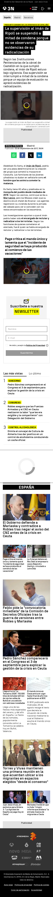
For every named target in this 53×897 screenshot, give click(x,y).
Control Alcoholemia (22, 427)
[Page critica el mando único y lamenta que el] (14, 551)
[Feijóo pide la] (26, 592)
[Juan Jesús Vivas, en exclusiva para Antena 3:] (14, 797)
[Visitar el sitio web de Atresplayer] (20, 864)
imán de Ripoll (33, 165)
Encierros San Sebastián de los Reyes (18, 2)
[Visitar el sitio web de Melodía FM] (39, 858)
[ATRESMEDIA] (26, 836)
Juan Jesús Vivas (41, 2)
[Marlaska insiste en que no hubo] (38, 797)
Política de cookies (41, 885)
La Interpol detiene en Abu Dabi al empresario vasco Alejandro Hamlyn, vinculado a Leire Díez (37, 564)
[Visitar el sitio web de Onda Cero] (14, 858)
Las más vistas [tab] (13, 373)
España (26, 487)
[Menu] (49, 8)
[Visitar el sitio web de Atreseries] (39, 851)
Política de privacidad (23, 885)
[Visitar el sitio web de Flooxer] (36, 864)
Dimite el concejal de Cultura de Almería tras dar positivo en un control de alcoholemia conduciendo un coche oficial (28, 435)
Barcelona (28, 17)
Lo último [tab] (35, 373)
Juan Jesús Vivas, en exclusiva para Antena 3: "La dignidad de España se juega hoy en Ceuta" (13, 809)
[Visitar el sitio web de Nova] (14, 851)
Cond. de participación (20, 890)
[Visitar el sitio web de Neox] (39, 845)
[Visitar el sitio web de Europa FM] (27, 858)
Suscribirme (26, 352)
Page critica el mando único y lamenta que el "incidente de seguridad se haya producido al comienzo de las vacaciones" (26, 246)
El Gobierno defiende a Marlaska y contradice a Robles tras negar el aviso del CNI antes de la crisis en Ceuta (26, 529)
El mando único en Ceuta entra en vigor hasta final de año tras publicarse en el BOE (37, 695)
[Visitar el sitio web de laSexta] (27, 845)
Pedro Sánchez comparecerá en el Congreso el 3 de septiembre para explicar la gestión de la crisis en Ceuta (27, 389)
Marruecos (9, 198)
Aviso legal (8, 885)
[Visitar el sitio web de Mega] (27, 851)
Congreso (14, 402)
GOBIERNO (14, 381)
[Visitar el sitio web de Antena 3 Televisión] (14, 845)
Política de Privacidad (35, 345)
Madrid (17, 17)
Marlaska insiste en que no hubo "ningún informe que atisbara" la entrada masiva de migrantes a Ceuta (38, 809)
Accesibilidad (36, 890)
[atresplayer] (42, 8)
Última (34, 8)
